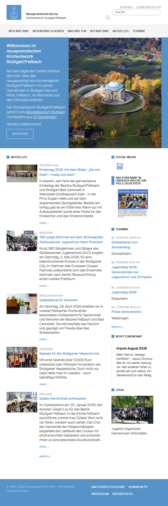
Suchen (108, 17)
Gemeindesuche (148, 7)
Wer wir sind (19, 31)
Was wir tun (77, 31)
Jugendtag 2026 (124, 292)
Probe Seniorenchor (126, 312)
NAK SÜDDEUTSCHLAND (108, 487)
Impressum (100, 494)
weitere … (45, 456)
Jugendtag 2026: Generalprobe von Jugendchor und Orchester (131, 272)
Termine (139, 31)
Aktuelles (120, 31)
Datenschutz (122, 494)
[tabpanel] (84, 92)
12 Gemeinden (44, 117)
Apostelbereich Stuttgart (45, 112)
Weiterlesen (20, 133)
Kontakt (126, 7)
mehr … (44, 223)
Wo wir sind (99, 31)
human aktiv (138, 487)
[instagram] (120, 170)
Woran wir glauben (48, 31)
